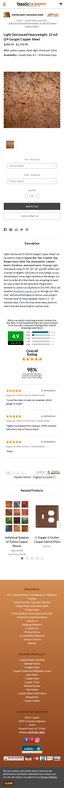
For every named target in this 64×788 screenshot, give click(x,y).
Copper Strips (32, 667)
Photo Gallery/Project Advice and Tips (32, 613)
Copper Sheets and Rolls (32, 659)
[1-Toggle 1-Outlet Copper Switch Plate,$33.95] (47, 516)
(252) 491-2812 (36, 732)
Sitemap (32, 643)
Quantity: (32, 190)
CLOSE (9, 783)
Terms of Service (32, 639)
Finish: (32, 175)
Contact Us (32, 628)
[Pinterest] (27, 229)
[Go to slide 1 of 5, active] (22, 558)
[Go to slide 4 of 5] (37, 558)
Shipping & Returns (32, 624)
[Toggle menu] (4, 4)
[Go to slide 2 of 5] (27, 558)
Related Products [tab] (32, 490)
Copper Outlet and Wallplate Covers (32, 670)
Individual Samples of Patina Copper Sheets (17, 542)
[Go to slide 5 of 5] (42, 558)
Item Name (32, 674)
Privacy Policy (32, 631)
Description (32, 243)
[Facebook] (5, 229)
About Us (32, 620)
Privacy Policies (49, 777)
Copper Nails (32, 678)
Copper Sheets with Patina (32, 693)
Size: (32, 159)
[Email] (10, 229)
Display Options (22, 476)
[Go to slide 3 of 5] (32, 558)
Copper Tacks (32, 682)
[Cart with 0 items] (60, 4)
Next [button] (60, 525)
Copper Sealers (32, 700)
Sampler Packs (32, 663)
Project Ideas (32, 609)
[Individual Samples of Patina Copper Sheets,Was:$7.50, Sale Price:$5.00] (17, 516)
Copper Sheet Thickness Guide (32, 605)
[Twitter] (21, 229)
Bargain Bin (32, 696)
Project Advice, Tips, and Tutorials (32, 602)
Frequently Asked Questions (32, 617)
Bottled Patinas (32, 685)
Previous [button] (4, 525)
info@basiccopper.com (25, 291)
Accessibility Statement (32, 635)
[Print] (16, 229)
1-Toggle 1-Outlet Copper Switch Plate (47, 539)
